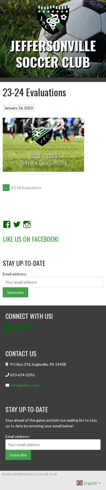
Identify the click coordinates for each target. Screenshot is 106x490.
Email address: (15, 274)
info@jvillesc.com (25, 385)
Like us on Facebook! (31, 239)
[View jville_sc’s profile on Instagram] (27, 224)
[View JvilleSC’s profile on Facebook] (7, 224)
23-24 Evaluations (23, 187)
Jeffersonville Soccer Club (53, 53)
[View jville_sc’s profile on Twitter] (17, 224)
